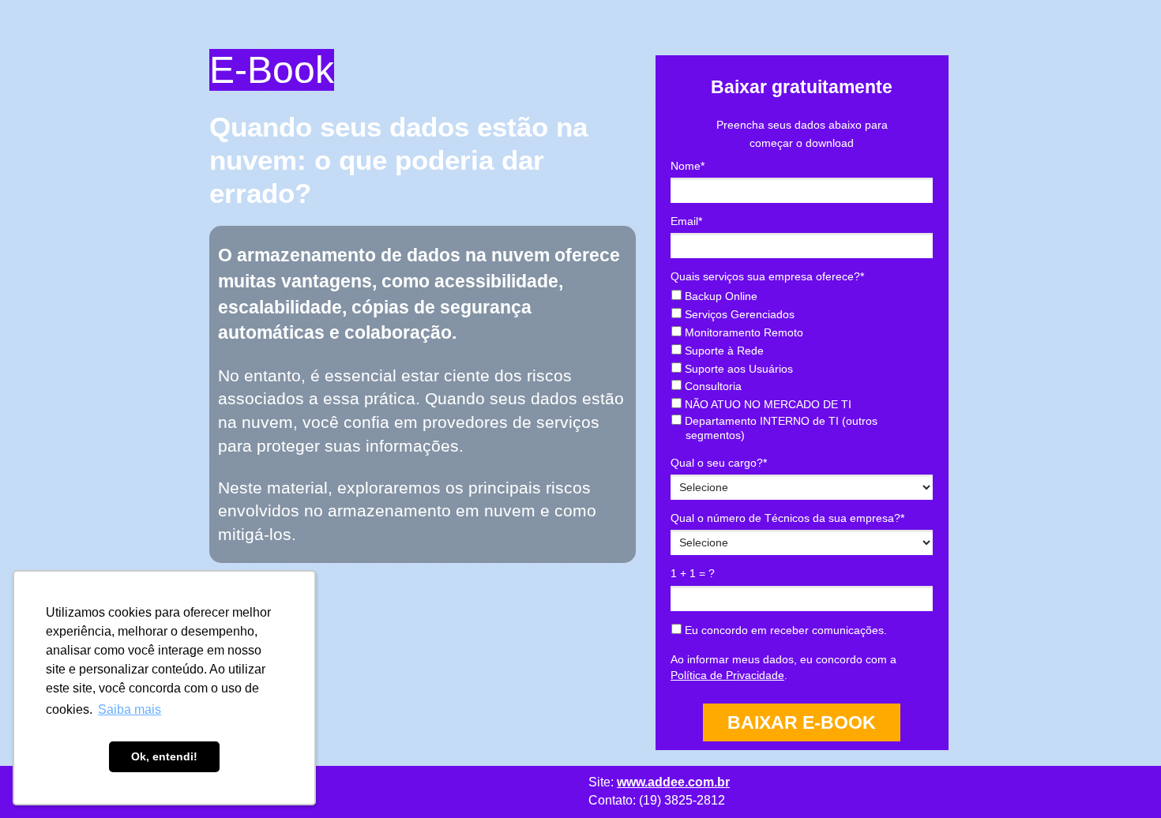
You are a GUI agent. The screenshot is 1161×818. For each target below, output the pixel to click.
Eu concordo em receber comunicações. (784, 630)
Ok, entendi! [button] (164, 756)
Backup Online (719, 296)
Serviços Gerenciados (738, 314)
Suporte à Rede (723, 350)
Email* (686, 221)
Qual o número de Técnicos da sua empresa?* (787, 518)
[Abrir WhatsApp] (1121, 778)
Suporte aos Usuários (737, 368)
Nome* (687, 165)
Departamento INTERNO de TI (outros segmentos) (779, 428)
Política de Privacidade (727, 675)
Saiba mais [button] (129, 709)
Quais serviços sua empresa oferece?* (767, 276)
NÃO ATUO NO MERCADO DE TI (766, 404)
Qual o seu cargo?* (719, 462)
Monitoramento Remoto (742, 332)
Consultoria (712, 386)
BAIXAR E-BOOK (801, 722)
